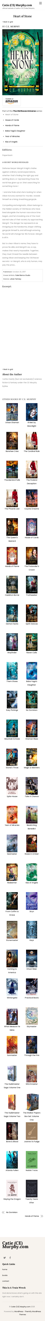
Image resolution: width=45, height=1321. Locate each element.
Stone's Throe (12, 767)
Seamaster (12, 854)
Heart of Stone (22, 16)
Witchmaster (32, 1084)
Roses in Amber (32, 854)
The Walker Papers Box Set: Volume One (31, 1116)
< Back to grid (7, 22)
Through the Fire (31, 1055)
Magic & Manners (32, 767)
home (4, 1269)
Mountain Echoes (12, 739)
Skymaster (32, 1026)
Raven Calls (31, 652)
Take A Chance (32, 796)
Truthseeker (31, 595)
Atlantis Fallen (12, 1170)
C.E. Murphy (13, 26)
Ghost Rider (31, 969)
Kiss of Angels (32, 882)
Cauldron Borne (12, 595)
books (5, 1275)
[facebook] (10, 1257)
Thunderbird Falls (12, 480)
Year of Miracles (12, 825)
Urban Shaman (12, 422)
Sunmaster (12, 1055)
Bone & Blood (12, 1141)
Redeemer (12, 882)
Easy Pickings (12, 710)
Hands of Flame (12, 566)
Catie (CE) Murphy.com (20, 1307)
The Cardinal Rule (32, 451)
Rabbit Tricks (32, 1170)
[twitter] (4, 1257)
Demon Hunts (12, 623)
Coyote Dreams (31, 508)
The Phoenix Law (12, 508)
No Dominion (31, 710)
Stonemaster (12, 940)
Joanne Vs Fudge (31, 1141)
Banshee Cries (12, 451)
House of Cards (32, 537)
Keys (32, 940)
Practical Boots (32, 997)
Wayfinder (12, 652)
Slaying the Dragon (12, 1199)
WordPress (18, 1311)
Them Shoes (12, 681)
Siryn (32, 911)
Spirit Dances (32, 623)
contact (5, 1281)
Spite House (12, 796)
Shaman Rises (32, 739)
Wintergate (12, 997)
